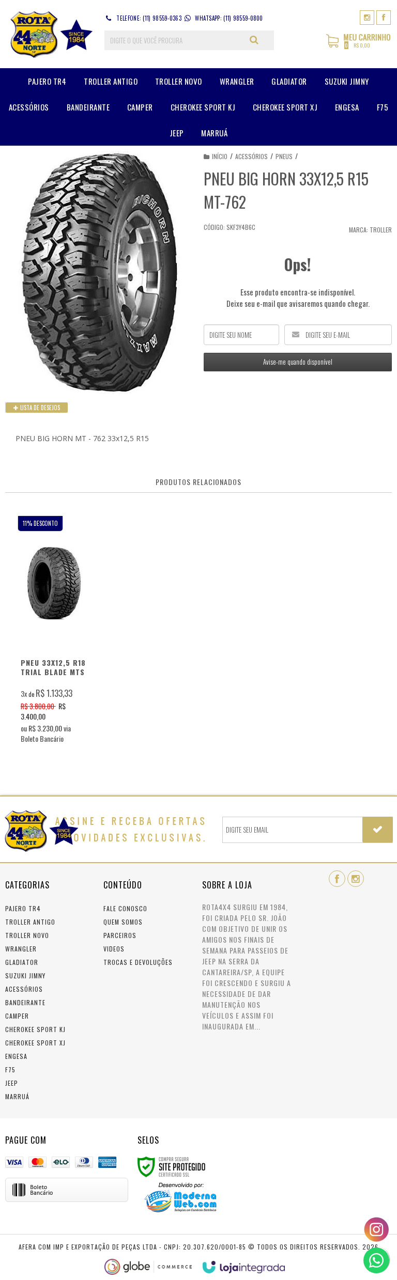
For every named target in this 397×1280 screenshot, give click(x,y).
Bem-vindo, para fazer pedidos (322, 40)
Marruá (17, 1096)
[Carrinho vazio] (359, 46)
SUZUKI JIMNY (25, 975)
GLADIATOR (21, 962)
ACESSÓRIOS (251, 156)
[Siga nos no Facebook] (383, 16)
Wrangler (21, 948)
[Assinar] (377, 829)
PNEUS (284, 156)
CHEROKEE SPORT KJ (35, 1029)
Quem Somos (123, 921)
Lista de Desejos (39, 407)
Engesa (16, 1056)
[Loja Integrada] (244, 1267)
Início (219, 156)
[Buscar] (254, 40)
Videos (114, 948)
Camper (17, 1015)
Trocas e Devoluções (138, 962)
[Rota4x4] (49, 34)
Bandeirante (25, 1002)
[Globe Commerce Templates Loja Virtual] (148, 1267)
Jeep (11, 1083)
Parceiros (119, 935)
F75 (10, 1069)
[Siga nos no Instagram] (367, 16)
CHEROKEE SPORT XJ (35, 1042)
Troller (381, 229)
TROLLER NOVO (27, 935)
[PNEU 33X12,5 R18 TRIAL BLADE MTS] (54, 632)
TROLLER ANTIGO (30, 921)
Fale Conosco (125, 908)
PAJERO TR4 (23, 908)
